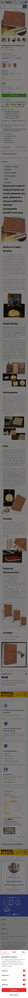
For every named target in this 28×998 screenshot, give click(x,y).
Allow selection (14, 995)
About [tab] (23, 952)
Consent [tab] (5, 952)
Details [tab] (14, 952)
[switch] (24, 971)
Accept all (14, 990)
